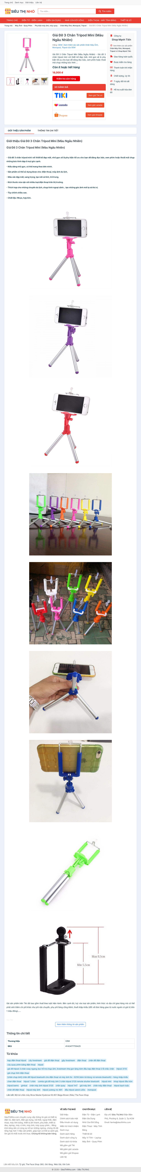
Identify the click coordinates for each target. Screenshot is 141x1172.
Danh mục (19, 2)
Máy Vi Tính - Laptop (91, 1137)
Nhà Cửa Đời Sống (74, 20)
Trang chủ (8, 2)
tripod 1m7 (72, 1085)
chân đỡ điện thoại (15, 1090)
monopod (92, 1090)
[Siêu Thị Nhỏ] (18, 1111)
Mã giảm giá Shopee (69, 1153)
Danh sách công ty (68, 1137)
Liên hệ (39, 2)
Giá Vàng (49, 1164)
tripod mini (106, 1081)
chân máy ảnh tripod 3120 (41, 1085)
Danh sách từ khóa (68, 1141)
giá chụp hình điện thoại (18, 1073)
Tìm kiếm (106, 11)
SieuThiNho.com (68, 1169)
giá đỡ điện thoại (51, 1060)
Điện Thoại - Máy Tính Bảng (102, 20)
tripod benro (13, 1085)
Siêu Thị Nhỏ (83, 1169)
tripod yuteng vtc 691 (52, 1090)
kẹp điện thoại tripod (16, 1060)
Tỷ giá (22, 1164)
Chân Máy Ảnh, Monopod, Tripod (73, 26)
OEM (60, 45)
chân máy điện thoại (102, 1085)
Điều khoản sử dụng (69, 1122)
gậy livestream (68, 1060)
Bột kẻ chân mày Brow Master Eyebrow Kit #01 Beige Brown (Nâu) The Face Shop (52, 1095)
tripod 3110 (121, 1069)
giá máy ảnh (85, 1085)
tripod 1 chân (30, 1081)
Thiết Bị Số (125, 20)
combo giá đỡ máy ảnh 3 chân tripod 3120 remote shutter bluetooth (68, 1081)
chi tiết (48, 130)
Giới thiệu (29, 2)
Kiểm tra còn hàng (66, 78)
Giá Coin (66, 1164)
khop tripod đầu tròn (123, 1081)
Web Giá (57, 1164)
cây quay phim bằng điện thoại (21, 1064)
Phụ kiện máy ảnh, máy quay (46, 26)
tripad (40, 1064)
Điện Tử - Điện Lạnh (32, 20)
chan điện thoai (14, 1081)
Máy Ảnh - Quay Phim (23, 26)
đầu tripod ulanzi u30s (75, 1090)
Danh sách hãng (67, 1134)
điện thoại (81, 1060)
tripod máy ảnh (33, 1090)
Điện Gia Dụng (53, 20)
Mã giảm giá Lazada (69, 1149)
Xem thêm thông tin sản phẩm (70, 1024)
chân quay (60, 1085)
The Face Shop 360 (35, 1164)
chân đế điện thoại (97, 1060)
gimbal (24, 1085)
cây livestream (35, 1060)
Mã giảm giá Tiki (67, 1145)
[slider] (10, 81)
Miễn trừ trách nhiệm (69, 1126)
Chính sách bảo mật (69, 1118)
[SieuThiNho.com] (19, 11)
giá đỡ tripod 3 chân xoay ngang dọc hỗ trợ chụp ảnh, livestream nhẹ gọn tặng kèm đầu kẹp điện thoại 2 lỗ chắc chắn (60, 1069)
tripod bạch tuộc (121, 1085)
